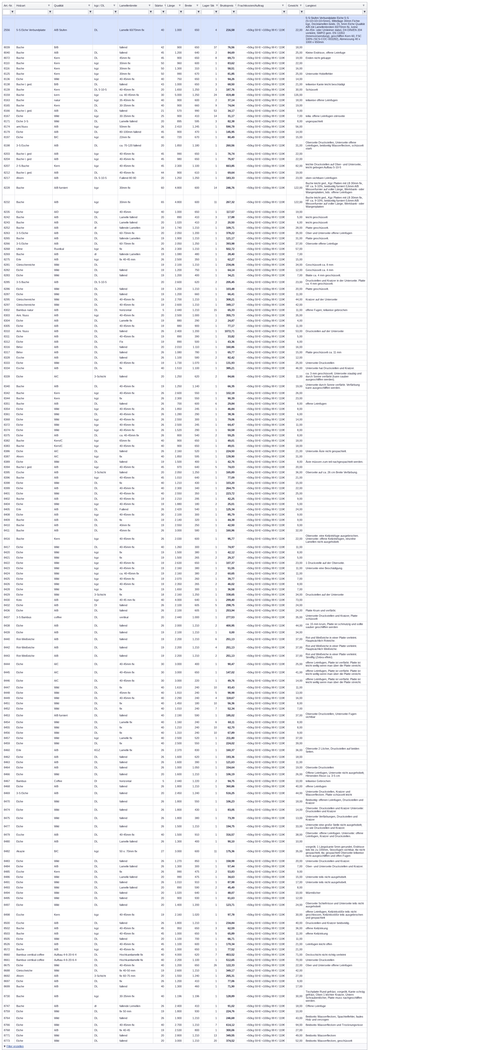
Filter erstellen (15, 1046)
